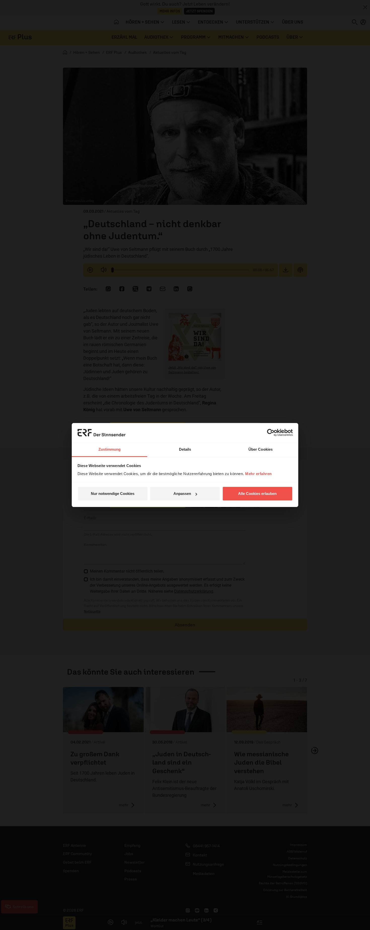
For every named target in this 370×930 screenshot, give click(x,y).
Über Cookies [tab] (260, 449)
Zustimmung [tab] (109, 449)
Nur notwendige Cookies (112, 493)
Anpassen (182, 493)
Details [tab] (185, 449)
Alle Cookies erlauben (257, 493)
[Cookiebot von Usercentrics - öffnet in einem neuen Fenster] (271, 432)
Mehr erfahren (258, 474)
